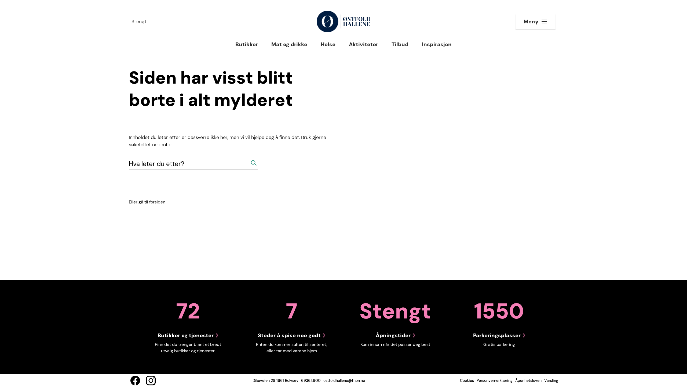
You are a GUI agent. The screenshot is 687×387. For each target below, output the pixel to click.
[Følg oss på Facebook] (135, 380)
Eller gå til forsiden (147, 202)
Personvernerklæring (495, 380)
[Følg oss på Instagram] (150, 380)
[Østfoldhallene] (343, 21)
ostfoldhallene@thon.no (344, 380)
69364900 (311, 380)
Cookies (467, 380)
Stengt (139, 21)
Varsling (551, 380)
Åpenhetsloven (528, 380)
